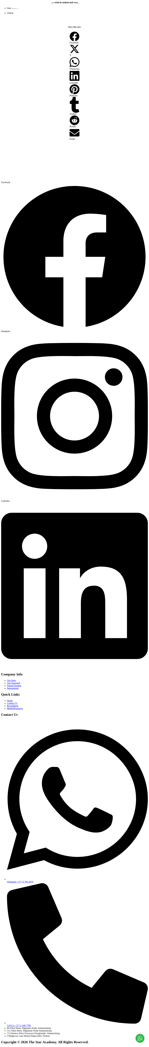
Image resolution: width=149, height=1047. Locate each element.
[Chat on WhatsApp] (140, 1038)
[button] (74, 37)
